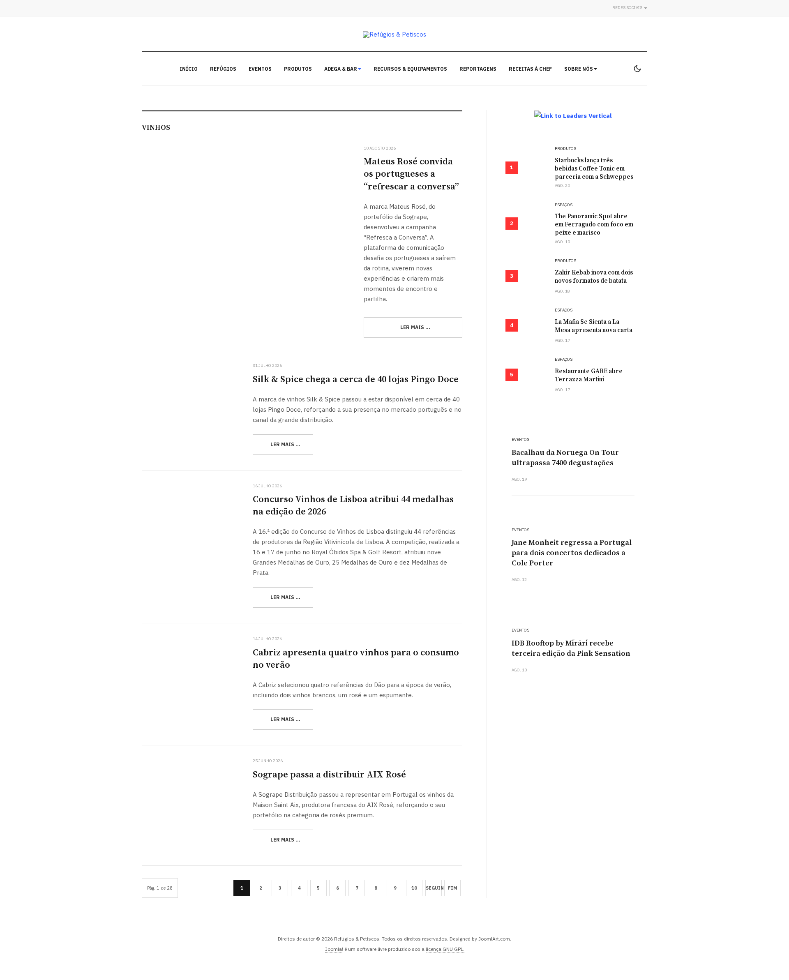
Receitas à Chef (530, 69)
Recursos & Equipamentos (410, 69)
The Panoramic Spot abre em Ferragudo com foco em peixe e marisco (594, 224)
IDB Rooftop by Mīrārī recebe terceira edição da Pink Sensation (571, 648)
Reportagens (477, 69)
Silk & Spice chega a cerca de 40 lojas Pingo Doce (356, 379)
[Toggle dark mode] (637, 68)
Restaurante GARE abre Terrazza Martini (589, 375)
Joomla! (334, 949)
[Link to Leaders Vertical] (573, 115)
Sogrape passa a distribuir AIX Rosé (329, 774)
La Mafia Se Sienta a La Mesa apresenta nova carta (593, 326)
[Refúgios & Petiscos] (394, 34)
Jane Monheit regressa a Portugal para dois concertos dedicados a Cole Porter (572, 553)
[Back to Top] (764, 955)
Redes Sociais (627, 7)
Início (189, 69)
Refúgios (223, 69)
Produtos (298, 69)
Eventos (260, 69)
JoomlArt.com (494, 939)
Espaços (563, 205)
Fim (452, 888)
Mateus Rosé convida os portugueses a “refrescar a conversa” (411, 174)
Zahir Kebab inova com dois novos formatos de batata (594, 277)
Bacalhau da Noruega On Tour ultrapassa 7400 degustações (565, 458)
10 (414, 888)
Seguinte (434, 888)
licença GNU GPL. (445, 949)
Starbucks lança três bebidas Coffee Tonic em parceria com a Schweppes (594, 169)
